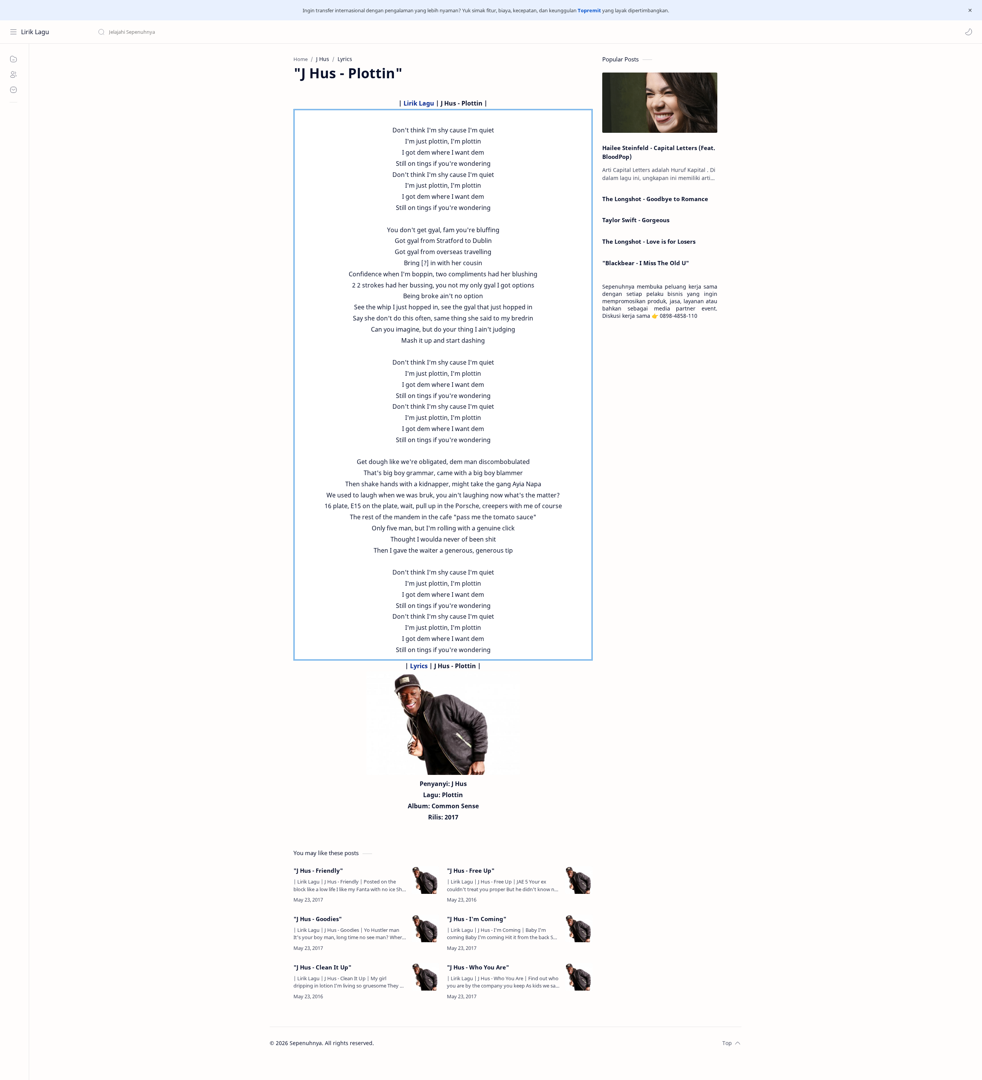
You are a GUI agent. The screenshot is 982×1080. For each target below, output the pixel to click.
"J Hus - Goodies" (317, 919)
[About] (13, 74)
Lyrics (419, 666)
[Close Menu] (970, 10)
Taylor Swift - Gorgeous (635, 220)
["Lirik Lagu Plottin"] (443, 723)
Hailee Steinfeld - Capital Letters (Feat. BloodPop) (658, 152)
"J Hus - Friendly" (318, 870)
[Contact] (13, 89)
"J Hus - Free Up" (470, 870)
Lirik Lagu (35, 32)
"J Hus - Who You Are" (478, 967)
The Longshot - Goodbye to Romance (655, 199)
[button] (968, 32)
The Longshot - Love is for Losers (648, 241)
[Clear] (218, 32)
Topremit (589, 10)
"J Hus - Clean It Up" (322, 967)
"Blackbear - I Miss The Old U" (645, 263)
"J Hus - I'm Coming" (476, 919)
